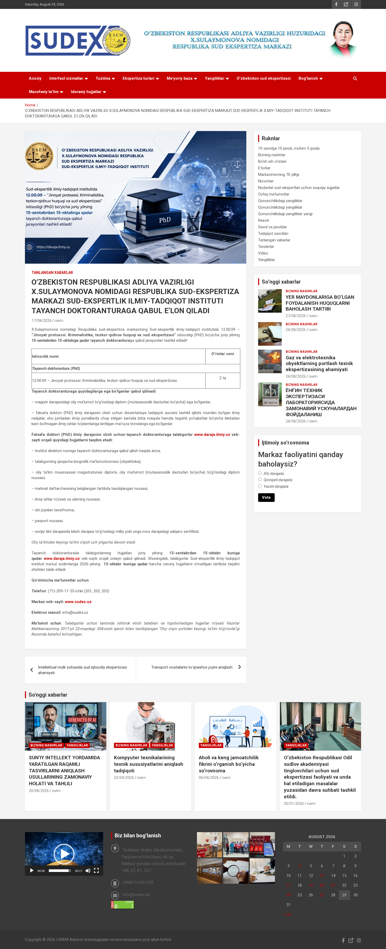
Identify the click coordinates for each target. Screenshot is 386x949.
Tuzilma (103, 78)
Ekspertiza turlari (138, 78)
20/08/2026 (39, 791)
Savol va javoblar (272, 227)
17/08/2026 (41, 320)
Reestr (263, 220)
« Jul (287, 914)
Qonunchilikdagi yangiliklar (280, 200)
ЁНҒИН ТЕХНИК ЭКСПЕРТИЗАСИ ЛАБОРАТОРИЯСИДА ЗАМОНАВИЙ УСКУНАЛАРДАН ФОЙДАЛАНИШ (321, 402)
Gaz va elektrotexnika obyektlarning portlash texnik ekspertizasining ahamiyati (319, 364)
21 (333, 885)
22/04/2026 (124, 778)
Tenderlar (266, 246)
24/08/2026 (296, 330)
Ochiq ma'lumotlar (273, 194)
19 (311, 885)
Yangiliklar (214, 78)
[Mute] (88, 870)
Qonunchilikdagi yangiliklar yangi (285, 214)
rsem (59, 320)
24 (288, 895)
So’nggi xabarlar (281, 282)
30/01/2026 (294, 803)
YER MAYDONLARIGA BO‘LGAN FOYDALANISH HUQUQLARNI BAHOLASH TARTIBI (320, 303)
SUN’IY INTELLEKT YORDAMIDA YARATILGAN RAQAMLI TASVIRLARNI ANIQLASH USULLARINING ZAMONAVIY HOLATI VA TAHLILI (64, 771)
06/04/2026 (209, 778)
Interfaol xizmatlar (66, 78)
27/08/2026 (296, 316)
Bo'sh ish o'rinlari (272, 161)
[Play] (31, 870)
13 (322, 875)
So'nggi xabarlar (48, 695)
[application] (64, 854)
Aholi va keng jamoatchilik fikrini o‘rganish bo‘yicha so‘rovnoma (229, 764)
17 (288, 885)
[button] (64, 854)
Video (263, 253)
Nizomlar (266, 181)
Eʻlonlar (264, 168)
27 (322, 895)
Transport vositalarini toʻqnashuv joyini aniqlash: (192, 667)
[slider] (60, 870)
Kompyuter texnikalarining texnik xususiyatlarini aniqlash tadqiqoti (148, 764)
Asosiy (35, 78)
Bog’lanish (308, 78)
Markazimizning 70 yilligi (278, 174)
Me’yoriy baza (179, 78)
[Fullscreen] (96, 870)
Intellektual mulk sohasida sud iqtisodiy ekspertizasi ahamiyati (82, 670)
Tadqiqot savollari (273, 233)
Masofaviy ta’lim (44, 91)
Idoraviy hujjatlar (86, 91)
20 (322, 885)
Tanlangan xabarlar (52, 272)
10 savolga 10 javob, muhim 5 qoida (289, 148)
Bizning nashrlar (271, 155)
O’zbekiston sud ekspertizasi (264, 78)
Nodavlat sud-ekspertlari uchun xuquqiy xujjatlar (299, 187)
